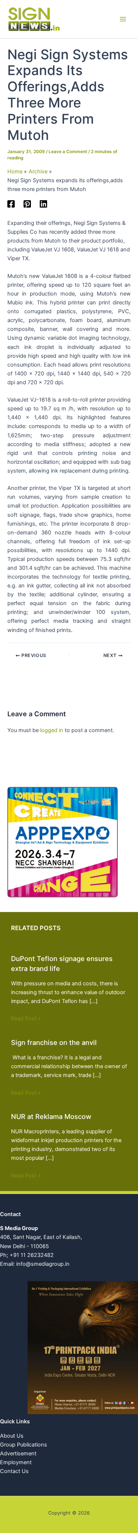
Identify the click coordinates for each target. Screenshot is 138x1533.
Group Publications (23, 1444)
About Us (12, 1436)
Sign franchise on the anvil (54, 1042)
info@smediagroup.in (43, 1264)
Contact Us (14, 1471)
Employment (16, 1462)
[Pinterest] (27, 204)
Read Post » (26, 1018)
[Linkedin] (43, 204)
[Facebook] (11, 204)
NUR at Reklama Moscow (51, 1116)
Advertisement (18, 1453)
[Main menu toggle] (123, 19)
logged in (51, 730)
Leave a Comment (68, 151)
